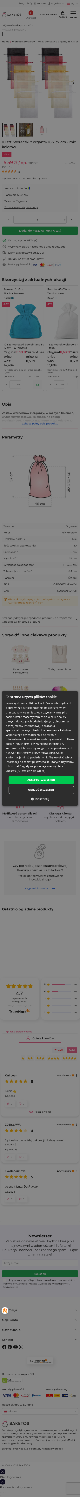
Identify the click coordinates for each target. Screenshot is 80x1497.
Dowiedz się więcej (33, 771)
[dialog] (40, 748)
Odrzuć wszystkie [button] (41, 790)
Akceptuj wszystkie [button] (41, 780)
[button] (40, 799)
